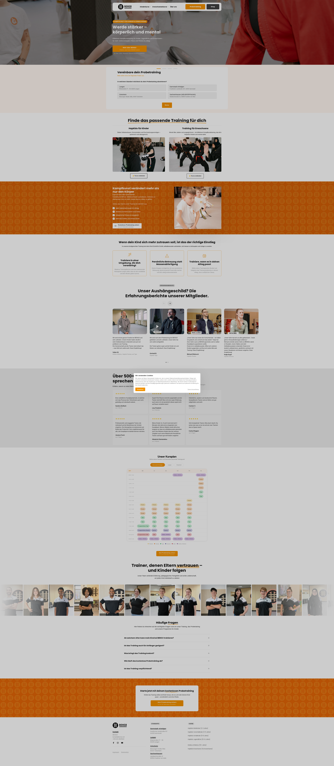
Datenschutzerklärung (193, 389)
